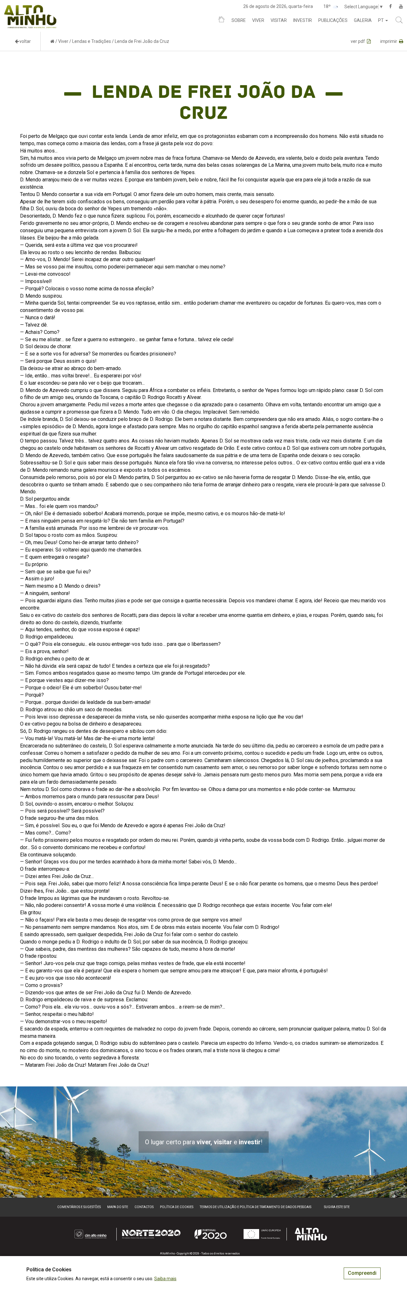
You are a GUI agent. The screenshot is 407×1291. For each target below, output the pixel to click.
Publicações (333, 20)
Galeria (363, 20)
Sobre (238, 20)
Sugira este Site (337, 1207)
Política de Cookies (176, 1207)
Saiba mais (165, 1278)
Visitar (279, 20)
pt (381, 20)
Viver (258, 20)
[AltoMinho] (30, 8)
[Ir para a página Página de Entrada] (52, 41)
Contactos (144, 1207)
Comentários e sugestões (79, 1207)
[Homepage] (221, 20)
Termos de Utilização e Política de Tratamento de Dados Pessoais (255, 1207)
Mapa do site (117, 1207)
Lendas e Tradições (91, 41)
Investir (302, 20)
